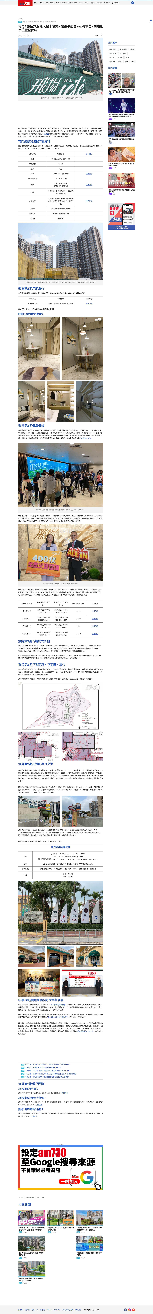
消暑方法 (112, 61)
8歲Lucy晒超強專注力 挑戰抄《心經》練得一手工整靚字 (121, 164)
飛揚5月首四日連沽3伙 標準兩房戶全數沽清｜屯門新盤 (32, 1279)
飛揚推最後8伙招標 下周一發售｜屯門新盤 (89, 1254)
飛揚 (21, 1197)
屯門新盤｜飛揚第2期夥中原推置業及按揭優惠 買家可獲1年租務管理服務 (50, 1074)
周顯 (133, 61)
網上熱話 (112, 57)
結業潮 (132, 49)
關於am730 (35, 1310)
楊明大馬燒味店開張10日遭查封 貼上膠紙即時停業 (122, 191)
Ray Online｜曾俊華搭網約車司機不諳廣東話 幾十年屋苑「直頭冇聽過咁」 (121, 91)
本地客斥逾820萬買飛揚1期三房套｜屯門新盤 (32, 1254)
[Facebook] (125, 1309)
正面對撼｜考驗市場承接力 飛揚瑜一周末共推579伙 (43, 1068)
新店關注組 (123, 53)
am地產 (46, 134)
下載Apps (49, 1310)
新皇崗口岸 (113, 53)
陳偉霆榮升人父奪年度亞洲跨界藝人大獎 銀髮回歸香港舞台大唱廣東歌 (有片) (121, 115)
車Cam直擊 (123, 49)
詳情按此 (65, 1093)
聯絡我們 (42, 1310)
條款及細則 (78, 1310)
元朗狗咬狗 (113, 49)
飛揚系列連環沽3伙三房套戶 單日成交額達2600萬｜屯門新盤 (89, 1229)
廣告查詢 (20, 1310)
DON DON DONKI (58, 1017)
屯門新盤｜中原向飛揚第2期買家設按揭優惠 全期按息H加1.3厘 (47, 1071)
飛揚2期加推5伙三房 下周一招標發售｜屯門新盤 (61, 1229)
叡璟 (127, 57)
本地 (110, 94)
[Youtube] (133, 1309)
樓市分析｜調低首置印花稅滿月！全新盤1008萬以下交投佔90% (47, 1064)
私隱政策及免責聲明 (67, 1310)
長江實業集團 (30, 1197)
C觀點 (120, 57)
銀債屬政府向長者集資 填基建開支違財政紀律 (121, 140)
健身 (120, 61)
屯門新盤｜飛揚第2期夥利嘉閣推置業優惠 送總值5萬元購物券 (47, 1077)
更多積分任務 (86, 1303)
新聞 (110, 143)
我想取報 (27, 1310)
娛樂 (110, 119)
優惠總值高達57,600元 (85, 1031)
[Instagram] (129, 1309)
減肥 (126, 61)
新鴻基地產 (41, 1197)
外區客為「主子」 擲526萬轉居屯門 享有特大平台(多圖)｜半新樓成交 (31, 1229)
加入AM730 (57, 1310)
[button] (108, 2)
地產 (20, 21)
